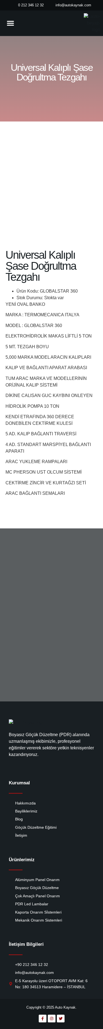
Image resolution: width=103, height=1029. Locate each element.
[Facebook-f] (42, 1018)
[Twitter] (61, 1018)
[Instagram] (51, 1018)
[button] (10, 23)
